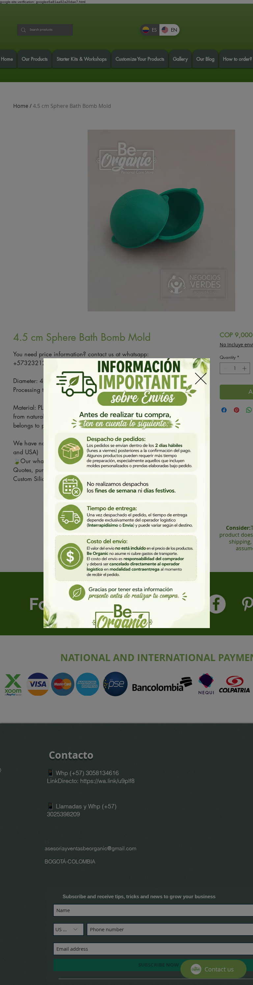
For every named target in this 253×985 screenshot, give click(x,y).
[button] (201, 378)
